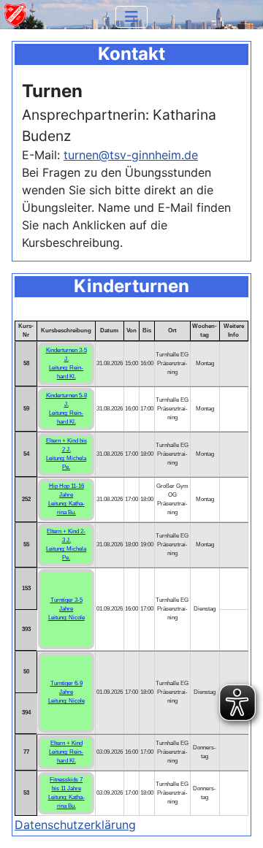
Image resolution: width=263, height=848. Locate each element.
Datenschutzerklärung (75, 824)
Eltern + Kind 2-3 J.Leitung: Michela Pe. (66, 544)
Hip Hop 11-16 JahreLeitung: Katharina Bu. (66, 499)
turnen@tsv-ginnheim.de (131, 155)
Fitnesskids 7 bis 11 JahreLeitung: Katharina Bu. (66, 792)
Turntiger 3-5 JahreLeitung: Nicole (66, 609)
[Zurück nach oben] (237, 821)
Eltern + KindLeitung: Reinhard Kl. (66, 752)
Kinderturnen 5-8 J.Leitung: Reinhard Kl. (66, 408)
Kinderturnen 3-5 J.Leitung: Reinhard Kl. (66, 363)
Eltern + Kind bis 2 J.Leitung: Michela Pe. (66, 454)
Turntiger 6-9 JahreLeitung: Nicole (66, 692)
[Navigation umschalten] (131, 17)
